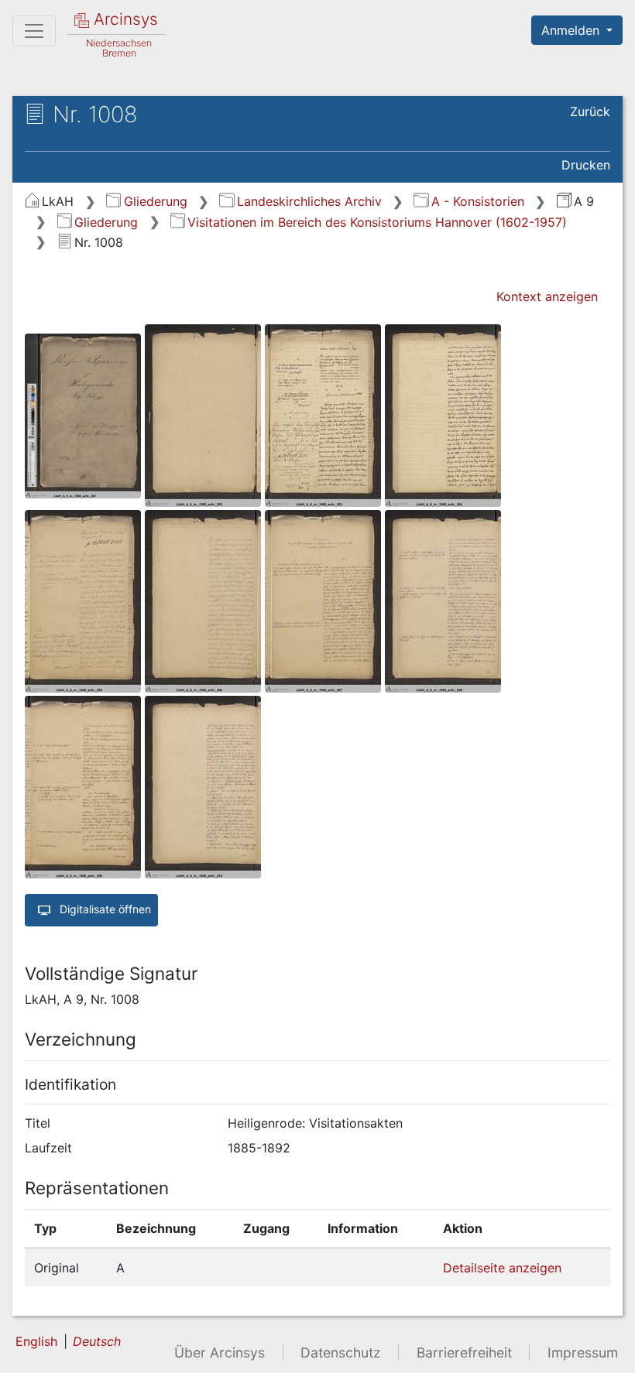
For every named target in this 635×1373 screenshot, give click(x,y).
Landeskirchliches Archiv (309, 201)
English (36, 1341)
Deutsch (97, 1341)
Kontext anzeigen (547, 296)
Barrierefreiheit (464, 1352)
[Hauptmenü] (34, 30)
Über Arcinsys (219, 1352)
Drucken (585, 165)
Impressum (582, 1352)
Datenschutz (340, 1352)
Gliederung (155, 201)
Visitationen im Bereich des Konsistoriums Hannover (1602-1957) (377, 222)
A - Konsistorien (477, 201)
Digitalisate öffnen (104, 909)
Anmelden (572, 30)
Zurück (590, 111)
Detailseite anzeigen (502, 1267)
